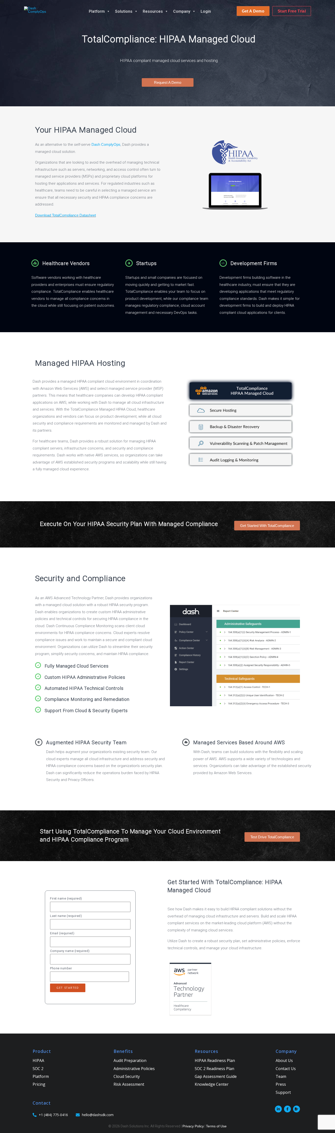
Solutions (123, 11)
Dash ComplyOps (105, 144)
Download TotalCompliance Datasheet (65, 215)
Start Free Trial (292, 11)
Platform (97, 11)
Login (206, 11)
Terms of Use (216, 1126)
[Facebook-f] (287, 1109)
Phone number (61, 968)
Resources (153, 11)
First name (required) (66, 898)
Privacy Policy (193, 1126)
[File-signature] (296, 1109)
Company (181, 11)
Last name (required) (66, 916)
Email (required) (62, 933)
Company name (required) (70, 951)
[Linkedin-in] (278, 1109)
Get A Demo (253, 11)
